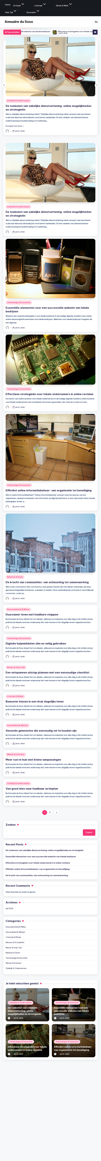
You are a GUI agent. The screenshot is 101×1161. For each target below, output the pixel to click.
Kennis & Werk (62, 5)
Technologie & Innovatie (18, 101)
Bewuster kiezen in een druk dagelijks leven (35, 701)
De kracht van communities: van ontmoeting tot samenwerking (47, 582)
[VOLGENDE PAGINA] (56, 812)
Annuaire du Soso (19, 22)
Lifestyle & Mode (15, 696)
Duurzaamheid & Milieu (18, 609)
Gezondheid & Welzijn (17, 725)
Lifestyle (38, 5)
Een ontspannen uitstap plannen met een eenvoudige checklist (47, 672)
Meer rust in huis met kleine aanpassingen (33, 759)
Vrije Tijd (9, 12)
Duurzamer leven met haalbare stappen (32, 614)
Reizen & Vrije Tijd (16, 667)
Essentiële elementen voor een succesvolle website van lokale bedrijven (41, 856)
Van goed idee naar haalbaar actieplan (32, 788)
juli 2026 (9, 908)
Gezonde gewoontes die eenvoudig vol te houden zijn (41, 730)
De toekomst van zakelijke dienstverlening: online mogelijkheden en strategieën (45, 850)
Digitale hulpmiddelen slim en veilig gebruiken (36, 643)
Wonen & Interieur (15, 754)
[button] (15, 125)
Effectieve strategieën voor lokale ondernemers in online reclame (46, 31)
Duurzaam (31, 12)
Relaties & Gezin (15, 577)
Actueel (17, 5)
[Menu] (96, 22)
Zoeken (11, 824)
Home (7, 5)
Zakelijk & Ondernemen (18, 207)
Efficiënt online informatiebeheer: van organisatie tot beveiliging (49, 490)
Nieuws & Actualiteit (15, 942)
